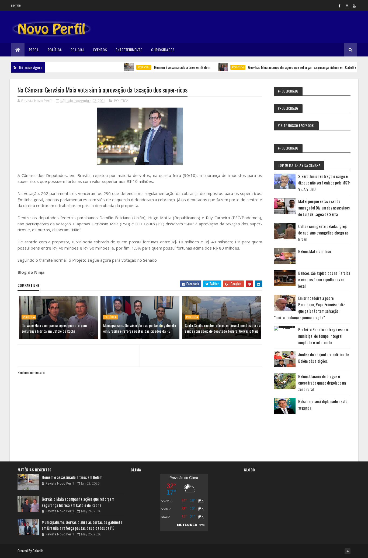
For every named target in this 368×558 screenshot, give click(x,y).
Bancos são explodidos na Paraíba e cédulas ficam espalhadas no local (324, 279)
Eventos (100, 49)
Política (55, 49)
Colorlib (38, 550)
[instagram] (347, 6)
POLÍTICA (227, 67)
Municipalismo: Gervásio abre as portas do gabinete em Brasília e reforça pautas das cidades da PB (139, 328)
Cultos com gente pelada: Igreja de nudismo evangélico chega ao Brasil (323, 232)
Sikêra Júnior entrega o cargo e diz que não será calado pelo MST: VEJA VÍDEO (324, 182)
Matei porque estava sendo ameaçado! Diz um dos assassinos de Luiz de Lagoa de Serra (324, 207)
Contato (16, 5)
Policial (78, 49)
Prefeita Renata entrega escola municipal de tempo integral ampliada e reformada (323, 335)
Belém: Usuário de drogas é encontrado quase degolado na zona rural (322, 382)
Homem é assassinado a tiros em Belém (171, 67)
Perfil (34, 49)
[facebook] (340, 6)
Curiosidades (162, 49)
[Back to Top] (347, 551)
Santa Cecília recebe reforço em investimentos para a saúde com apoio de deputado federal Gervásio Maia (223, 328)
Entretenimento (129, 49)
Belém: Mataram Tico (314, 251)
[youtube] (354, 6)
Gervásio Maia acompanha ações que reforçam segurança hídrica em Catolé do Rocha (297, 67)
